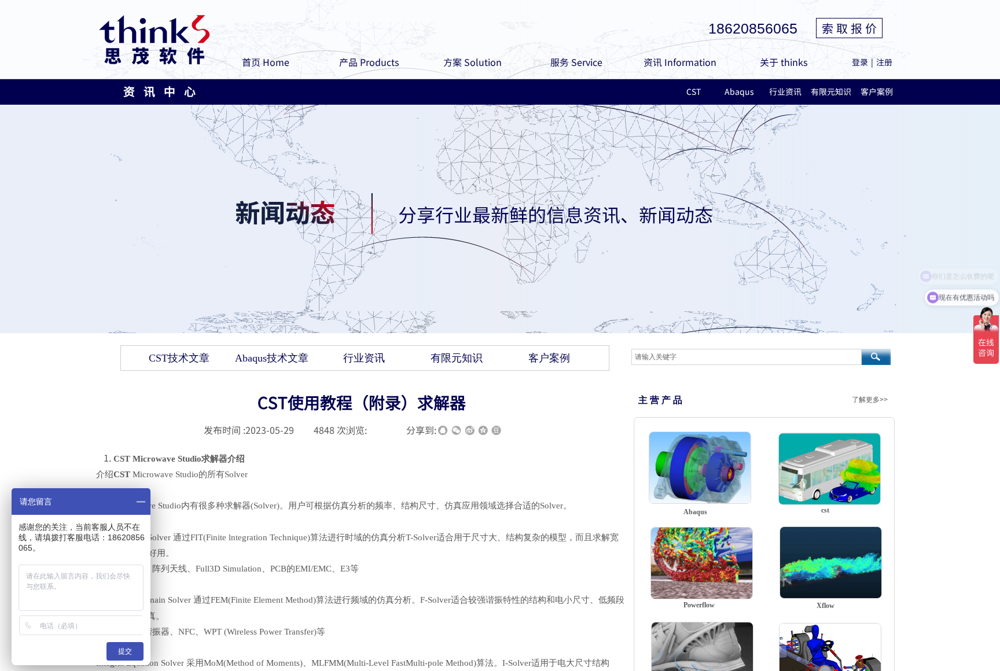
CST (693, 91)
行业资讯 (785, 91)
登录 (860, 62)
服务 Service (576, 62)
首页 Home (265, 62)
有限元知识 (831, 91)
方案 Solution (472, 62)
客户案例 (877, 91)
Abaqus (739, 91)
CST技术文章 (179, 358)
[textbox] (746, 357)
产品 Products (369, 62)
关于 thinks (783, 62)
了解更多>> (870, 400)
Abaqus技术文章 (271, 358)
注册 (884, 62)
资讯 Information (680, 62)
